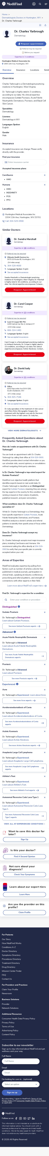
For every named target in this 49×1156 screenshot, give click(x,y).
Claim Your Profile (10, 989)
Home (4, 14)
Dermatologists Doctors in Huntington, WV (21, 17)
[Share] (45, 25)
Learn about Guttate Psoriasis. (16, 620)
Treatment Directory (11, 963)
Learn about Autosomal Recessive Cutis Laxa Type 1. (22, 807)
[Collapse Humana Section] (45, 185)
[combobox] (24, 162)
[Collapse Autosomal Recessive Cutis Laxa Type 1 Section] (45, 797)
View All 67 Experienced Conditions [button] (24, 824)
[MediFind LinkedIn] (33, 1118)
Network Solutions (10, 1008)
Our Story (6, 939)
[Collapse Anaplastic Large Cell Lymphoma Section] (45, 752)
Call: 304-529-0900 (14, 221)
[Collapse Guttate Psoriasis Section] (45, 612)
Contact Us (7, 979)
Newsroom (7, 993)
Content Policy (8, 1034)
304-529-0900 (37, 457)
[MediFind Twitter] (29, 1118)
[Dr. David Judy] (9, 370)
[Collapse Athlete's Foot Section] (45, 776)
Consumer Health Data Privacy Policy (18, 1018)
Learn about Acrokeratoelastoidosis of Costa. (22, 716)
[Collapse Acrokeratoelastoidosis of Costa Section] (45, 707)
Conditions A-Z (9, 947)
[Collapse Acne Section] (45, 690)
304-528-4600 (14, 265)
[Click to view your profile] (34, 4)
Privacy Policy (8, 1022)
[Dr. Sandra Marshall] (9, 241)
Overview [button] (7, 70)
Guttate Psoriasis (18, 489)
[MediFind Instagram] (20, 1118)
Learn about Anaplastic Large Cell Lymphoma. (22, 761)
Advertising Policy (10, 1030)
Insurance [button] (20, 70)
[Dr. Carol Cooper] (9, 305)
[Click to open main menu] (46, 4)
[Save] (40, 25)
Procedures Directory (11, 959)
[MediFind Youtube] (24, 1118)
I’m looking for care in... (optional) (17, 1079)
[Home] (12, 3)
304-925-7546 (14, 397)
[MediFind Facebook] (16, 1118)
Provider (5, 1004)
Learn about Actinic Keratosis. (15, 740)
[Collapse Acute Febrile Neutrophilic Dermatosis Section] (45, 637)
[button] (30, 49)
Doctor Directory (9, 951)
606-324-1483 (14, 330)
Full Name (6, 1056)
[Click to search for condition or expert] (40, 4)
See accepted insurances (17, 272)
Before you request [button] (30, 52)
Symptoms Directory (11, 955)
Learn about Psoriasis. (12, 673)
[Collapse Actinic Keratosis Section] (45, 731)
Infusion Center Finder (12, 971)
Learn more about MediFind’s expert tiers (25, 585)
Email (4, 1068)
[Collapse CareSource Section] (45, 175)
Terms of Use (8, 1026)
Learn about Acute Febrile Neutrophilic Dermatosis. (19, 648)
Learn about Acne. (38, 695)
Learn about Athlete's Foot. (14, 784)
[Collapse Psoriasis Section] (45, 664)
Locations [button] (34, 70)
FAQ (4, 975)
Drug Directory (8, 967)
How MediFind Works (11, 943)
